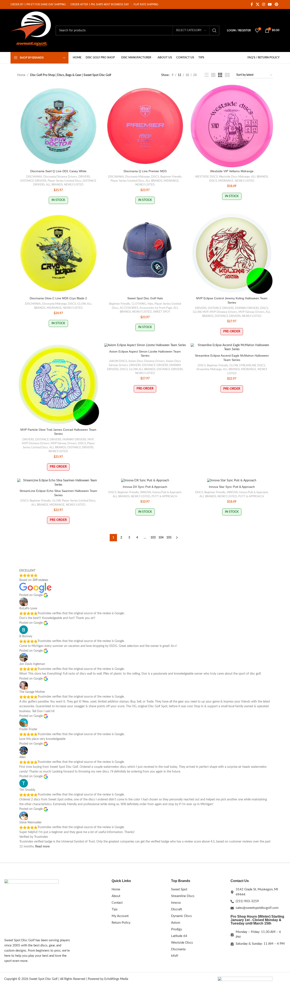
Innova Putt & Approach (166, 492)
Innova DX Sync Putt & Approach (145, 486)
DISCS (155, 176)
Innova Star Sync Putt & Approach (232, 486)
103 (153, 537)
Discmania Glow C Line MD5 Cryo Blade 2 (58, 298)
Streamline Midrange (209, 369)
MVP (205, 311)
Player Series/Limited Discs (64, 180)
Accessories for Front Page (156, 307)
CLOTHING (139, 303)
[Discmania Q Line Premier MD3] (145, 126)
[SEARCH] (214, 30)
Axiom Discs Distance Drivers (146, 361)
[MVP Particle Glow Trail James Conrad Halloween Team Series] (58, 384)
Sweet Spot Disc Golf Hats (145, 298)
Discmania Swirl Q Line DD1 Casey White (58, 171)
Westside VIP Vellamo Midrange (232, 171)
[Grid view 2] (213, 75)
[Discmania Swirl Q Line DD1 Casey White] (58, 126)
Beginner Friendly (171, 176)
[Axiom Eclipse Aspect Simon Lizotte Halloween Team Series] (145, 345)
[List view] (207, 75)
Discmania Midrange (137, 176)
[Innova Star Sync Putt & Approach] (232, 481)
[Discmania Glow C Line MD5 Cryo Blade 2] (58, 253)
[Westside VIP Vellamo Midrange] (232, 126)
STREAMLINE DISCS (252, 365)
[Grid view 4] (227, 75)
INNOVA (145, 492)
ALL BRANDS (54, 184)
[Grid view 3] (220, 75)
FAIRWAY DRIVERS (247, 308)
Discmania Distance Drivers (60, 176)
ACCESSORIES (129, 307)
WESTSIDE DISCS (206, 176)
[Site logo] (31, 30)
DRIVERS (84, 176)
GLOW (81, 303)
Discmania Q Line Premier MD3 (145, 171)
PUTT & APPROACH (164, 496)
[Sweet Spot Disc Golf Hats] (145, 253)
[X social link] (257, 4)
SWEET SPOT (161, 311)
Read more (42, 846)
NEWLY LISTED (74, 184)
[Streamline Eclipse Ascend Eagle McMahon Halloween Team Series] (232, 347)
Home (21, 75)
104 (161, 537)
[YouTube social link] (270, 4)
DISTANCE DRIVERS (33, 180)
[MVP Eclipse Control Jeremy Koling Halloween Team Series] (232, 253)
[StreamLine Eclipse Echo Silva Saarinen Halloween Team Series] (58, 483)
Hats (150, 303)
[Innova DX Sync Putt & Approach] (145, 481)
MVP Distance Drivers (223, 311)
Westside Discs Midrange (234, 176)
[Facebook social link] (251, 4)
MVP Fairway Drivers (251, 311)
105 (169, 537)
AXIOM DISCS (118, 361)
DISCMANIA (34, 176)
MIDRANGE (171, 180)
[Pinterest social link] (276, 4)
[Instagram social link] (263, 4)
